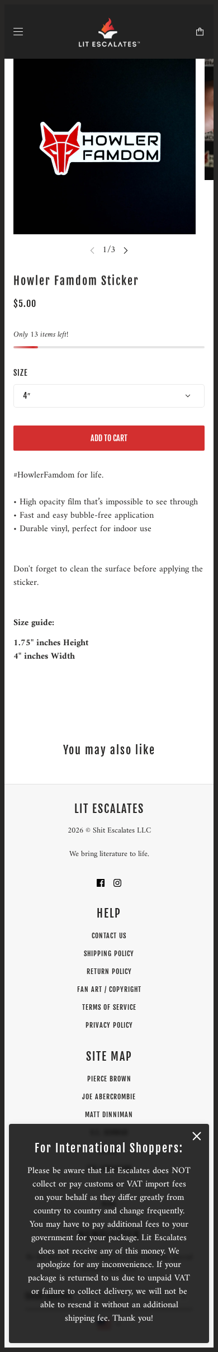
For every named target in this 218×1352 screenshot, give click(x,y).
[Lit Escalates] (109, 31)
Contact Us (109, 936)
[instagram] (117, 882)
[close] (196, 1136)
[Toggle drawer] (18, 31)
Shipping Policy (109, 953)
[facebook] (100, 882)
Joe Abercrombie (109, 1097)
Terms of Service (109, 1007)
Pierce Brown (109, 1079)
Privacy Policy (109, 1025)
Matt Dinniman (109, 1114)
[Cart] (200, 31)
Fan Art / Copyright (109, 989)
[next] (126, 249)
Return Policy (109, 971)
